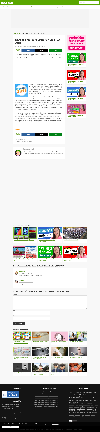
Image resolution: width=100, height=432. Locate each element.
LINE (55, 50)
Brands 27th (71, 392)
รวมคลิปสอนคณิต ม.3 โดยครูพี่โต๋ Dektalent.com (76, 99)
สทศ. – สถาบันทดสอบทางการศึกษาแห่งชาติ (10, 404)
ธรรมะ (80, 400)
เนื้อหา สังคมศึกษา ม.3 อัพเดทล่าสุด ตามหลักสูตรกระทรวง (46, 406)
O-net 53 (27, 7)
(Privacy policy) (55, 424)
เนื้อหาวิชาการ (34, 7)
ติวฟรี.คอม (7, 3)
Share (28, 50)
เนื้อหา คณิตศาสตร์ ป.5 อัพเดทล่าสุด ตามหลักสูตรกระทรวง (46, 396)
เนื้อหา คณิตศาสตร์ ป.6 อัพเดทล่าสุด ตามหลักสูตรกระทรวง (46, 393)
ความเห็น (16, 294)
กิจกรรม (40, 7)
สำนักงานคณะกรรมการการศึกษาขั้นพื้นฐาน (10, 406)
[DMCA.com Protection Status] (73, 421)
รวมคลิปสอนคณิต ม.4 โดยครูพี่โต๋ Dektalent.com (76, 115)
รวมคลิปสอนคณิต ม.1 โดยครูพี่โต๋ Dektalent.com (76, 65)
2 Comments (42, 46)
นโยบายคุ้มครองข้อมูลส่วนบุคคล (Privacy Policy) (11, 418)
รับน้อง (77, 405)
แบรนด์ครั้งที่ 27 (79, 416)
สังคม (70, 412)
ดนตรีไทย (93, 397)
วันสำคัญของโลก (90, 407)
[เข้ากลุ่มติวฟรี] (10, 391)
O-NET (79, 394)
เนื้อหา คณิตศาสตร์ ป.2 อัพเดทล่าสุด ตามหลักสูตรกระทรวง (46, 402)
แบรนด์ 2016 (72, 416)
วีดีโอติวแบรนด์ (77, 410)
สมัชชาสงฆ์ (89, 410)
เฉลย (83, 415)
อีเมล (14, 315)
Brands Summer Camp (89, 392)
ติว (70, 400)
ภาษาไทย (89, 403)
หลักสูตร (88, 412)
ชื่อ (14, 310)
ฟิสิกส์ (61, 7)
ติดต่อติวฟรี (4, 417)
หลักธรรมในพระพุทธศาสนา (79, 412)
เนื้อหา (93, 415)
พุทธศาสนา (73, 403)
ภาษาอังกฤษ (55, 7)
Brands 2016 (78, 392)
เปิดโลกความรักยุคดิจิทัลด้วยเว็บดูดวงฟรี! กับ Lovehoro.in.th (46, 391)
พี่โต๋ (95, 400)
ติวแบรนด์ (75, 400)
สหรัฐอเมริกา (94, 410)
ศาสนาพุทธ (84, 410)
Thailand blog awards (27, 141)
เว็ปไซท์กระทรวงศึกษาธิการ (7, 408)
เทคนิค (45, 7)
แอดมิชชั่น (11, 7)
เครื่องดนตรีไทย (77, 415)
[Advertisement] (50, 18)
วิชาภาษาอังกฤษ (90, 409)
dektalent (70, 394)
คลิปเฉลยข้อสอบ (19, 7)
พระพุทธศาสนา (88, 400)
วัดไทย (92, 405)
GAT (50, 7)
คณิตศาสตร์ (5, 7)
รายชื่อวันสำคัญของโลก (84, 405)
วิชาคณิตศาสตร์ (81, 409)
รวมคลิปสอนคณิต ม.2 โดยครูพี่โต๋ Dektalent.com (76, 82)
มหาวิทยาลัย (71, 405)
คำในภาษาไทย (84, 397)
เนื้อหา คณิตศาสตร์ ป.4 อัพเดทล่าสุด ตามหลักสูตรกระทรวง (46, 398)
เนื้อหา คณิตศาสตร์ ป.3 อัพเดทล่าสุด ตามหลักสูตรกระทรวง (46, 400)
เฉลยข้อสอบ (87, 415)
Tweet (41, 50)
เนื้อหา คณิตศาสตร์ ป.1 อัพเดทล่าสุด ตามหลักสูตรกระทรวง (46, 404)
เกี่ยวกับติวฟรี (4, 416)
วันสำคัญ (83, 407)
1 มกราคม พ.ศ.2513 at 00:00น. (26, 273)
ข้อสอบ (84, 394)
